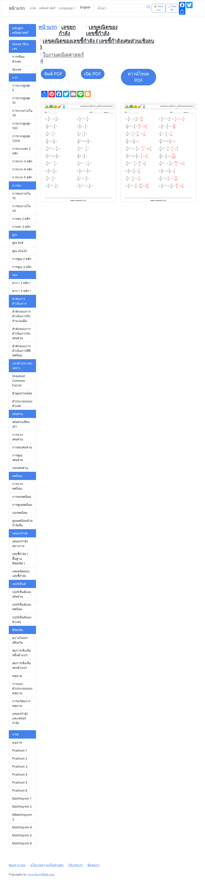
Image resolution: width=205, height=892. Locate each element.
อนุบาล (17, 742)
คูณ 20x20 (19, 251)
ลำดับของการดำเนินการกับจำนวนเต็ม (21, 316)
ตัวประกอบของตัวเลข (22, 403)
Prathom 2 (19, 758)
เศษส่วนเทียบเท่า (21, 424)
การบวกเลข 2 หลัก (21, 151)
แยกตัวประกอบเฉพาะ (22, 365)
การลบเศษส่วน (22, 447)
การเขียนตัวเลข (18, 59)
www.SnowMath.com (40, 874)
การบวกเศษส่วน (17, 437)
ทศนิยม (17, 476)
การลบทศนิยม (21, 497)
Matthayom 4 (22, 827)
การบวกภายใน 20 (22, 113)
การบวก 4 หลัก (22, 169)
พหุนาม (17, 676)
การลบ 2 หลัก (21, 219)
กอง (14, 275)
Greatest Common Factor (18, 380)
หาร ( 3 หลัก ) (21, 291)
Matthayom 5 (22, 835)
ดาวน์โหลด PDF (138, 77)
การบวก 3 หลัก (22, 161)
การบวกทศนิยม (17, 486)
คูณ (14, 235)
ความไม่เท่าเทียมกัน (20, 640)
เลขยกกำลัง (20, 533)
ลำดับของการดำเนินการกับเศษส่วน (21, 333)
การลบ (16, 185)
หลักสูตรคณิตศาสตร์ (20, 30)
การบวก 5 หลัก (22, 177)
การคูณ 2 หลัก (21, 259)
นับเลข (16, 69)
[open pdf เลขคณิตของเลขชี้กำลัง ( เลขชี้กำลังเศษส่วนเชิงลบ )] (78, 152)
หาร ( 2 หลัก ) (21, 283)
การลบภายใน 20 (21, 208)
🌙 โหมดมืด (172, 8)
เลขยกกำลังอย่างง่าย (20, 543)
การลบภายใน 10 (21, 196)
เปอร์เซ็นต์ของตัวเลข (21, 619)
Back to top (17, 865)
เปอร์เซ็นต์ (19, 584)
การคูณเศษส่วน (17, 457)
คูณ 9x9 (17, 243)
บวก (15, 77)
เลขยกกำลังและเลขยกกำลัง (20, 718)
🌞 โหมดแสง (158, 8)
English (85, 7)
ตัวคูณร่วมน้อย (22, 393)
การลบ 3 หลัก (21, 227)
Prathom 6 (19, 790)
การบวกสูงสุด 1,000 (21, 138)
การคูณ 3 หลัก (21, 267)
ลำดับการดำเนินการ (19, 301)
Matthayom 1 (21, 798)
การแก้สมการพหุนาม (21, 703)
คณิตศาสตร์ (47, 8)
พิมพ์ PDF (53, 73)
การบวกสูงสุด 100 (21, 126)
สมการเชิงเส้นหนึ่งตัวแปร (21, 653)
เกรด (33, 8)
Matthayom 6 (22, 843)
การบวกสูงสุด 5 (21, 88)
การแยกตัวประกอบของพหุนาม (22, 688)
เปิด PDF (92, 73)
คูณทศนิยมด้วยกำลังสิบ (22, 523)
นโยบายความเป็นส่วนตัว (47, 865)
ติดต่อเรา (93, 865)
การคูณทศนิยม (22, 505)
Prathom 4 (19, 774)
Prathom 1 (19, 750)
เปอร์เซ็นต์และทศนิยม (21, 607)
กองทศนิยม (19, 513)
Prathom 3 (19, 766)
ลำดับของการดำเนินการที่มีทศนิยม (21, 350)
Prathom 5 (19, 782)
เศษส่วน (17, 414)
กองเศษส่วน (20, 468)
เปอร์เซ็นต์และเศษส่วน (21, 594)
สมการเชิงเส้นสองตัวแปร (21, 665)
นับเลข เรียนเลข (20, 46)
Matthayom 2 (22, 806)
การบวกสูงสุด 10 (21, 100)
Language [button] (65, 8)
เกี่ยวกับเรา (75, 865)
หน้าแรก (17, 8)
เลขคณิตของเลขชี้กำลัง (21, 573)
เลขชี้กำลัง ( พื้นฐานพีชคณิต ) (20, 558)
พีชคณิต (17, 630)
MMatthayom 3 (22, 817)
